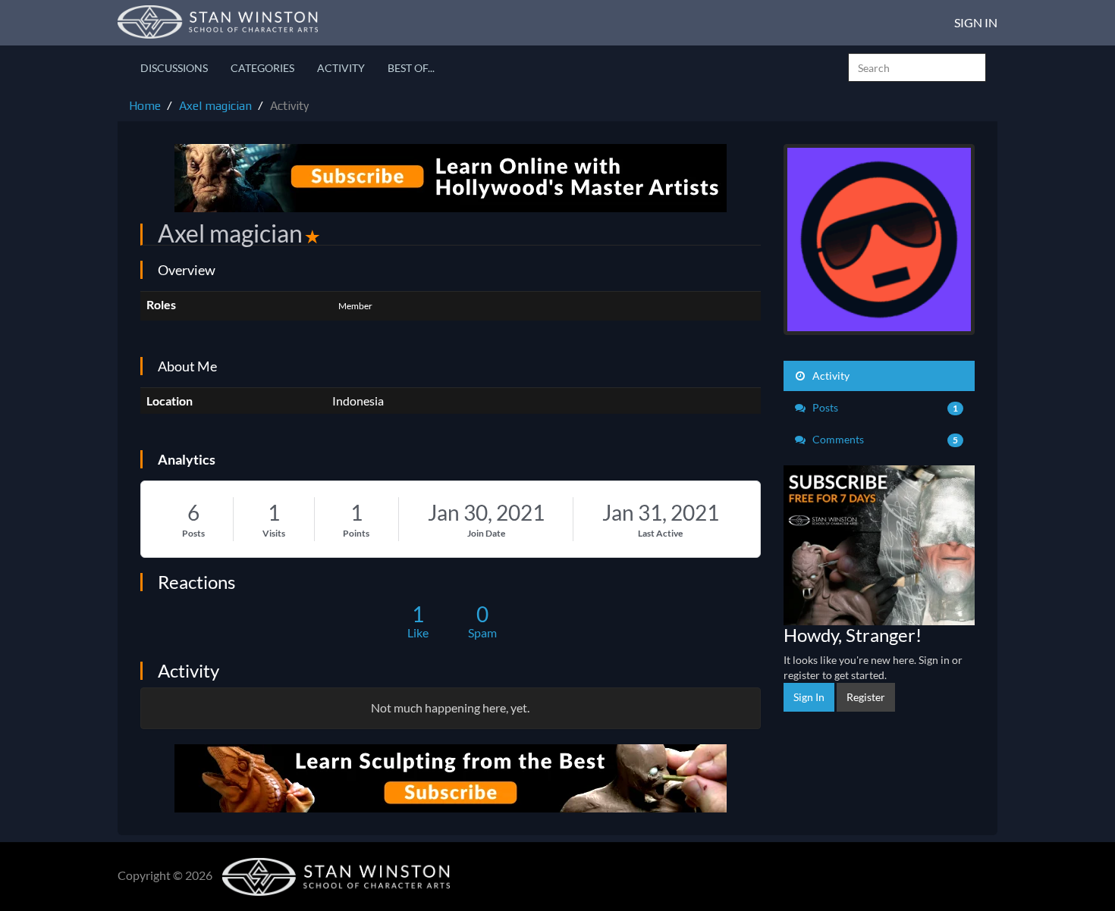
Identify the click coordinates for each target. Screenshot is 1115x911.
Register (865, 696)
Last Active (660, 533)
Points (356, 533)
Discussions (174, 67)
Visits (273, 533)
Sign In (975, 22)
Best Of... (411, 67)
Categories (262, 67)
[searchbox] (917, 67)
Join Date (486, 533)
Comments (884, 439)
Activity (341, 67)
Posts (193, 533)
